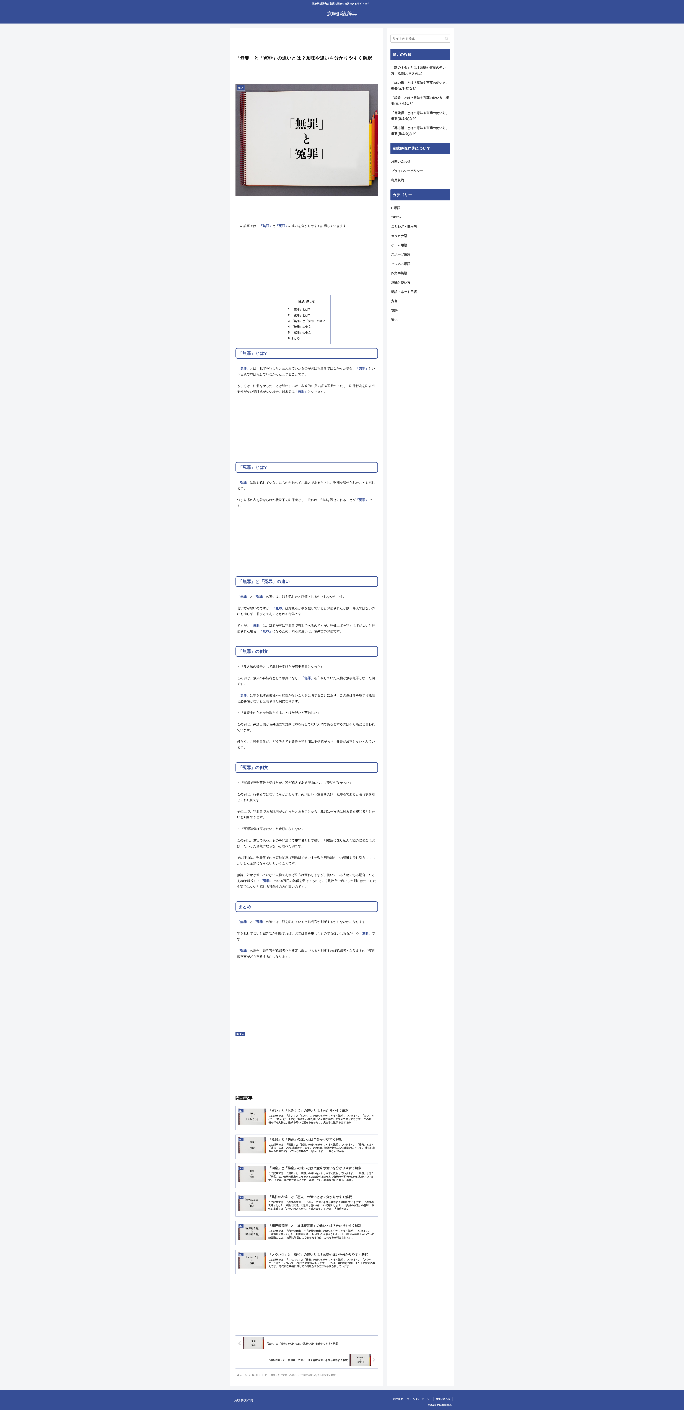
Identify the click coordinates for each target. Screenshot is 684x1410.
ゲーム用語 (399, 245)
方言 (394, 301)
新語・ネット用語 (404, 292)
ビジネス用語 (400, 264)
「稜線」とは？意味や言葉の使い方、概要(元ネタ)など (420, 100)
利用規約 (397, 180)
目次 (301, 301)
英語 (394, 310)
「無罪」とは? (300, 309)
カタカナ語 (399, 236)
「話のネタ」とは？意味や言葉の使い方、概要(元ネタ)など (418, 70)
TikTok (396, 217)
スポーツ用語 (400, 254)
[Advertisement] (306, 42)
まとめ (295, 338)
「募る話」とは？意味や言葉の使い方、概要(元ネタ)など (420, 130)
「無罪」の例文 (301, 326)
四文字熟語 (399, 273)
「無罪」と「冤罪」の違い (308, 320)
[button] (447, 39)
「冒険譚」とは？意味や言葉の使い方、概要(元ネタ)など (420, 115)
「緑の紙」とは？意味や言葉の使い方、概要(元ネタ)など (420, 85)
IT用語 (395, 208)
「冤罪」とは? (300, 315)
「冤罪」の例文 (301, 332)
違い (241, 1034)
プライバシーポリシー (407, 171)
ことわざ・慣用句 (404, 226)
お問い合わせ (400, 161)
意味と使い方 (400, 282)
